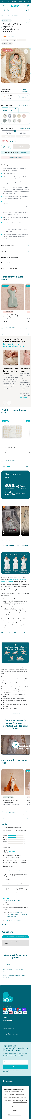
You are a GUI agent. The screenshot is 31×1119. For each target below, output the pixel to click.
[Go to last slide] (2, 1)
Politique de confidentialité (20, 1102)
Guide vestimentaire (24, 90)
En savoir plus (14, 714)
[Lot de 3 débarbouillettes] (12, 432)
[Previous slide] (2, 334)
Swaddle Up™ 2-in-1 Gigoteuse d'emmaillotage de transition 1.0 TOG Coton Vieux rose (15, 914)
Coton (5, 110)
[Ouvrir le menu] (3, 5)
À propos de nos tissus (24, 105)
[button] (5, 870)
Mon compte (7, 1020)
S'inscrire (15, 1067)
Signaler (19, 920)
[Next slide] (28, 1)
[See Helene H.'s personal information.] (9, 902)
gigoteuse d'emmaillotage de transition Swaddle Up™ (13, 580)
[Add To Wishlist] (21, 327)
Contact (5, 1017)
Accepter (14, 1106)
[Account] (24, 6)
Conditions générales (7, 1070)
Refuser (14, 1111)
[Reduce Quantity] (4, 147)
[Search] (26, 10)
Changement (23, 97)
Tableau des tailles (25, 128)
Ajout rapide (11, 327)
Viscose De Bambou (13, 110)
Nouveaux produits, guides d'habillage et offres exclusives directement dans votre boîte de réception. (15, 1055)
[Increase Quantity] (9, 147)
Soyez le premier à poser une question (15, 937)
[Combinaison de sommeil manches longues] (12, 782)
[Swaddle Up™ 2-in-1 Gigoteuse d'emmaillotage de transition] (12, 297)
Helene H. (5, 902)
